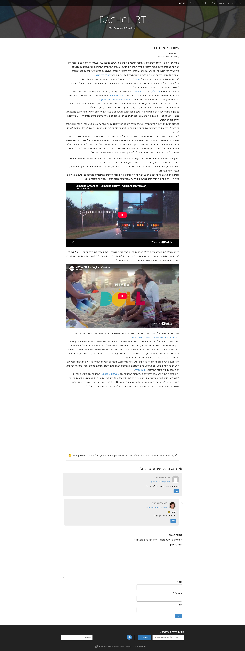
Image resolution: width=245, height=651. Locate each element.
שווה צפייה (140, 370)
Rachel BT (122, 19)
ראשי (240, 3)
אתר (180, 604)
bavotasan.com (105, 647)
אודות (182, 3)
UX (204, 3)
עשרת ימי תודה (103, 75)
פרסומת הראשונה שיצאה (165, 337)
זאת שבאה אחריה (141, 337)
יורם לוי (156, 91)
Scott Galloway (110, 374)
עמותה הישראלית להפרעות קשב (114, 99)
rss (129, 637)
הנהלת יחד (138, 91)
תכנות (231, 3)
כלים (212, 3)
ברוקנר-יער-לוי (117, 95)
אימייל (177, 593)
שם (179, 582)
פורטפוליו (194, 3)
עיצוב (221, 3)
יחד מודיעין (135, 79)
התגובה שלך (174, 544)
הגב (176, 491)
